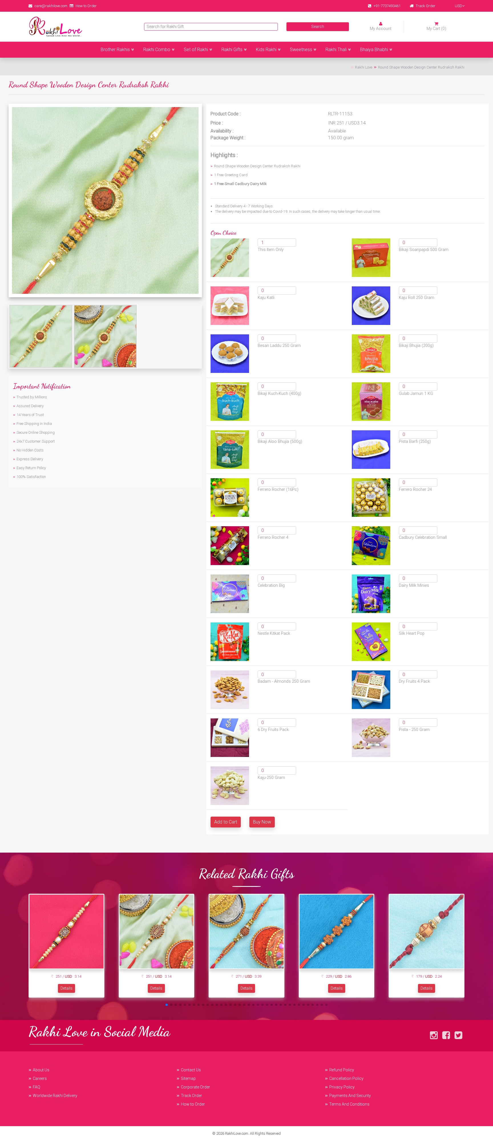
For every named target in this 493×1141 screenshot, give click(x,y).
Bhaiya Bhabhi (374, 49)
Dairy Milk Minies (414, 585)
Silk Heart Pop (412, 633)
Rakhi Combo (156, 49)
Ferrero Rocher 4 (273, 537)
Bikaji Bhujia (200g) (416, 345)
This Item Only (271, 249)
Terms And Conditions (349, 1104)
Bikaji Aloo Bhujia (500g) (280, 441)
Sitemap (188, 1078)
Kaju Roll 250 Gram (416, 297)
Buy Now (262, 822)
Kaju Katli (266, 297)
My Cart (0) (436, 28)
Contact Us (191, 1070)
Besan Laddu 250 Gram (279, 345)
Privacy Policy (342, 1087)
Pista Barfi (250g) (415, 441)
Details (66, 988)
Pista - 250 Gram (414, 729)
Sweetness (301, 49)
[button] (166, 1005)
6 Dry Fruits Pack (273, 729)
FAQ (36, 1087)
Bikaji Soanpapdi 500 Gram (423, 249)
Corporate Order (195, 1087)
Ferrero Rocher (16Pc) (278, 489)
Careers (40, 1078)
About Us (41, 1070)
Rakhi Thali (336, 49)
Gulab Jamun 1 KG (416, 393)
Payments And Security (350, 1095)
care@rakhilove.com (51, 6)
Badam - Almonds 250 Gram (284, 681)
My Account (380, 28)
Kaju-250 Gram (271, 777)
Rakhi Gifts (232, 49)
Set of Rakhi (196, 49)
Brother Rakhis (115, 49)
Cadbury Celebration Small (423, 537)
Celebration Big (271, 585)
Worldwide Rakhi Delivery (55, 1095)
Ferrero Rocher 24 (415, 489)
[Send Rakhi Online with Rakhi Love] (56, 26)
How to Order (86, 6)
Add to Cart (225, 822)
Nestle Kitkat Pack (274, 633)
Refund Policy (341, 1070)
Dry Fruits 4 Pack (414, 681)
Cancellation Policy (346, 1078)
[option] (105, 200)
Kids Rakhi (266, 49)
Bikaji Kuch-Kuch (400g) (279, 393)
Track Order (425, 6)
